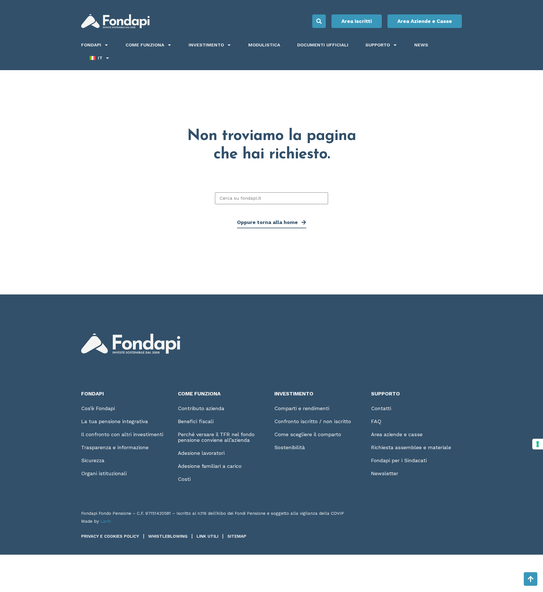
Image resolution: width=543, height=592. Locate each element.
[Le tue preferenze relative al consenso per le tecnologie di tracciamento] (537, 444)
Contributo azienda (201, 408)
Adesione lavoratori (201, 453)
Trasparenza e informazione (114, 447)
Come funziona (145, 45)
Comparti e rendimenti (301, 408)
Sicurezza (92, 460)
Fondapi (91, 45)
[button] (319, 21)
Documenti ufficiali (322, 45)
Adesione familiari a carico (210, 466)
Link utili (207, 536)
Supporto (377, 45)
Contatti (381, 408)
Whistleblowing (168, 536)
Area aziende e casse (397, 434)
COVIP (337, 513)
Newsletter (384, 473)
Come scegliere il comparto (307, 434)
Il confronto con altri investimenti (122, 434)
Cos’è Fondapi (98, 408)
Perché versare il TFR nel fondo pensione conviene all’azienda (216, 437)
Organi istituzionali (104, 473)
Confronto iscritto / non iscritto (312, 421)
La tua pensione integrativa (114, 421)
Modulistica (264, 45)
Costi (184, 479)
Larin (105, 521)
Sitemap (236, 536)
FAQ (376, 421)
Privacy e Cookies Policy (110, 536)
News (421, 45)
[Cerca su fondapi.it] (271, 198)
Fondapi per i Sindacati (399, 460)
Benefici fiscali (196, 421)
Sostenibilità (289, 447)
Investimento (206, 45)
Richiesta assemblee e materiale (411, 447)
